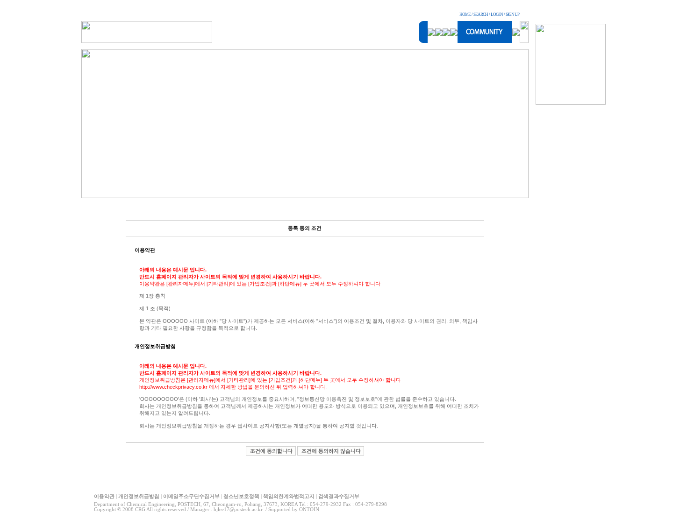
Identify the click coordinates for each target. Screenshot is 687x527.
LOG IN (497, 14)
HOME (465, 14)
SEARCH (480, 14)
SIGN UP (512, 14)
